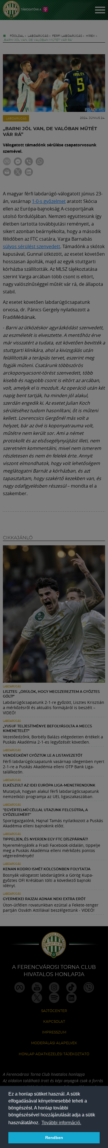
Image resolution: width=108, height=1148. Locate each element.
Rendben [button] (54, 1137)
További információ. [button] (61, 1122)
